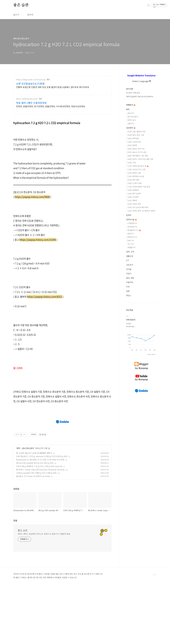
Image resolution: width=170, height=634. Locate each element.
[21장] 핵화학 (132, 200)
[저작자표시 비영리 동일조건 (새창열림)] (42, 434)
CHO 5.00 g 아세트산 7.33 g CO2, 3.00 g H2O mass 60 (39, 466)
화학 (18, 448)
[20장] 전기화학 (133, 197)
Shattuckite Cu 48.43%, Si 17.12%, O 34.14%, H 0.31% (40, 459)
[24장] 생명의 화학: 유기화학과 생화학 (141, 211)
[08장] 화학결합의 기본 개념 (137, 155)
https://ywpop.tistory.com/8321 (44, 296)
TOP (154, 575)
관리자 (30, 14)
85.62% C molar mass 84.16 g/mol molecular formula (40, 469)
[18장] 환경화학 (133, 190)
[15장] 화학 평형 (133, 180)
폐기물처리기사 (133, 230)
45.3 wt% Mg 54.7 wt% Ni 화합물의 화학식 (34, 453)
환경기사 (130, 233)
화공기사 (130, 240)
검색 (148, 5)
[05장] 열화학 (132, 145)
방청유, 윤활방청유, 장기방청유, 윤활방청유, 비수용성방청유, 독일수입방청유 (50, 106)
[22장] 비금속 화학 (134, 204)
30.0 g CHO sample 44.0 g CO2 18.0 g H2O (34, 463)
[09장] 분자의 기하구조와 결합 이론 (140, 159)
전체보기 (130, 105)
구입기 (128, 273)
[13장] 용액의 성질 (134, 173)
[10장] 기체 (131, 162)
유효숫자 (130, 113)
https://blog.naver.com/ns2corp (30, 79)
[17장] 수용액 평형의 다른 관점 (138, 186)
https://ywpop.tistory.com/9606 (32, 197)
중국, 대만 (130, 278)
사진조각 (129, 264)
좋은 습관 (21, 5)
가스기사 (130, 244)
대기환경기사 (132, 226)
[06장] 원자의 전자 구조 (136, 149)
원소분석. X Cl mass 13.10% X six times (33, 476)
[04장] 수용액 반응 (134, 142)
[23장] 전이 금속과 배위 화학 (137, 207)
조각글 (128, 269)
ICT (127, 260)
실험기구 (130, 123)
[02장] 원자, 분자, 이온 (135, 135)
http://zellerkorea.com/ (27, 99)
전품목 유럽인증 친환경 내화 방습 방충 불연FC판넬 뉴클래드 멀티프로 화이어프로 (52, 87)
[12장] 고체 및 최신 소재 (136, 169)
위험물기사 (131, 247)
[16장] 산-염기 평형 (134, 183)
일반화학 (130, 127)
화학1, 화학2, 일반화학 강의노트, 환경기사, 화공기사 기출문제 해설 (44, 533)
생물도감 (129, 256)
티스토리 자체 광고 (133, 92)
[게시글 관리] (24, 435)
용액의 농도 (131, 120)
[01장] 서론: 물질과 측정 (136, 131)
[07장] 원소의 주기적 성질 (136, 152)
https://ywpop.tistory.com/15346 (37, 239)
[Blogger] (141, 362)
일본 (128, 291)
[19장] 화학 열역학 (134, 193)
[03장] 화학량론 (133, 138)
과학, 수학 (130, 251)
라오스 (128, 295)
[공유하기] (21, 435)
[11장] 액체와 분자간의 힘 (137, 166)
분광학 (128, 215)
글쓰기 (16, 14)
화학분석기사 (132, 237)
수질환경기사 (132, 223)
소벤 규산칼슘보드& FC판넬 (30, 83)
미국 (128, 286)
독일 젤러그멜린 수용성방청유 (31, 102)
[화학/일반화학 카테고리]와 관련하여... (140, 96)
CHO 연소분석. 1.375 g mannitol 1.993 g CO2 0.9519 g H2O (41, 456)
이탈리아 (129, 282)
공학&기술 (130, 219)
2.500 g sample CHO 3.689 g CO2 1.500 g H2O (36, 473)
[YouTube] (141, 374)
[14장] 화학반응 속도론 (135, 176)
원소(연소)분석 (28, 448)
